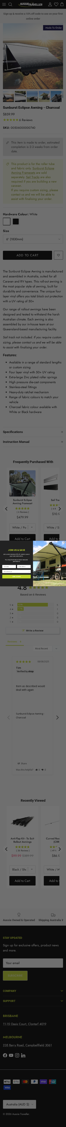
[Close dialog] (64, 542)
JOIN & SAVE (16, 576)
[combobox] (16, 571)
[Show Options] (29, 571)
